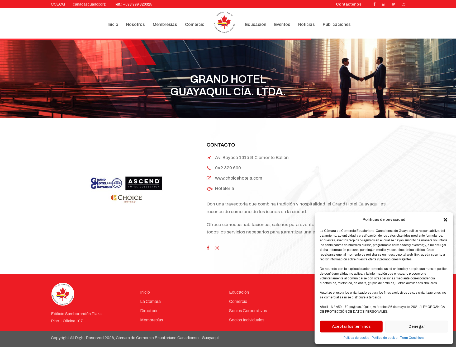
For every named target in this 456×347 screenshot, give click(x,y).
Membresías (165, 24)
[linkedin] (383, 4)
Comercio (195, 24)
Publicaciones (337, 24)
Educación (255, 24)
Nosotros (135, 24)
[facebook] (374, 4)
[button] (445, 219)
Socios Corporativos (248, 310)
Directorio (149, 310)
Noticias (306, 24)
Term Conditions (412, 338)
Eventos (282, 24)
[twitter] (393, 4)
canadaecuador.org (89, 4)
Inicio (113, 24)
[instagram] (403, 4)
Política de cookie (356, 338)
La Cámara (150, 301)
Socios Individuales (246, 320)
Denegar (416, 326)
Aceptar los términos (351, 326)
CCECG (58, 4)
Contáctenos (349, 4)
